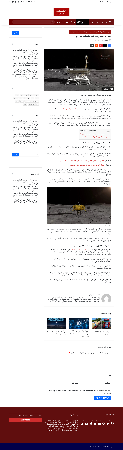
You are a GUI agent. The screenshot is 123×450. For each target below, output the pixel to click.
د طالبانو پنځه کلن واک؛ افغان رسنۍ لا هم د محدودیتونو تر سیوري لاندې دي (25, 65)
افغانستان (108, 22)
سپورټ (67, 22)
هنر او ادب (59, 22)
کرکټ (25, 104)
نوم (110, 375)
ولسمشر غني (35, 101)
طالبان (37, 98)
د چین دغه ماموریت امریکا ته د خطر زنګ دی (95, 137)
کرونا (37, 104)
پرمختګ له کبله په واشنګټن (79, 249)
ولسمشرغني (28, 101)
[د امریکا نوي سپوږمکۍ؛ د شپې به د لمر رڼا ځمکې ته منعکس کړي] (56, 323)
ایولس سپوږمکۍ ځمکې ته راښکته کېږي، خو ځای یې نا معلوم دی (82, 160)
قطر (32, 98)
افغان (37, 95)
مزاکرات (27, 98)
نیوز (14, 98)
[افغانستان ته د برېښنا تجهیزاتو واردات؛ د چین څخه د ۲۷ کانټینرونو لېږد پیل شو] (101, 323)
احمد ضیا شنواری (104, 41)
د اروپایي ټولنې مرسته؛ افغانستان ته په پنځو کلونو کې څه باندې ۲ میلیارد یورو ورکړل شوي (25, 76)
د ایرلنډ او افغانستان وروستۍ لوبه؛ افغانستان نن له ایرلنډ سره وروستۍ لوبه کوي (25, 58)
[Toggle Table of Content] (107, 131)
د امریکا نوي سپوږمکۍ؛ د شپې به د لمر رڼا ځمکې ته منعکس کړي (56, 332)
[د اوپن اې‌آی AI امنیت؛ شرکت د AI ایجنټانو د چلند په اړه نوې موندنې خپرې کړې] (79, 323)
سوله (22, 95)
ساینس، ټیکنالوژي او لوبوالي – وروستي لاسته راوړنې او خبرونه (90, 32)
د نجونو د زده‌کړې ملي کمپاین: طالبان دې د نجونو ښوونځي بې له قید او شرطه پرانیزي (25, 52)
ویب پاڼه (75, 383)
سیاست (92, 22)
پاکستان (22, 101)
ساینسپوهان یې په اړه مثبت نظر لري (93, 134)
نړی (23, 98)
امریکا (26, 95)
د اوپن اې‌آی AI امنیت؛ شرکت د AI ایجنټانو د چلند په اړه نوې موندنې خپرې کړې (79, 333)
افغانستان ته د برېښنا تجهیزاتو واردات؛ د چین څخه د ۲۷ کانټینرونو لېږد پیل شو (101, 332)
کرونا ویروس (31, 104)
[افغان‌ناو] (61, 12)
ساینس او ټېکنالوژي (82, 22)
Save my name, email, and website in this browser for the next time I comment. (79, 392)
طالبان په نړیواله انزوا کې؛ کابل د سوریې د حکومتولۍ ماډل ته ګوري (26, 70)
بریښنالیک (108, 383)
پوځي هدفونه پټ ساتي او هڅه (67, 109)
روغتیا (73, 22)
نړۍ (97, 22)
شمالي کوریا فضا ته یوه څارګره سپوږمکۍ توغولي (87, 165)
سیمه (102, 22)
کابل (17, 101)
